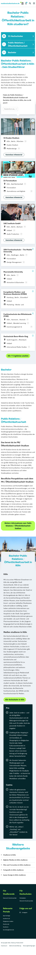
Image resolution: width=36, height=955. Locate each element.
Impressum (4, 945)
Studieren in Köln (9, 855)
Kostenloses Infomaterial (14, 154)
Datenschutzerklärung (15, 945)
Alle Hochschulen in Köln (14, 699)
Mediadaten (23, 898)
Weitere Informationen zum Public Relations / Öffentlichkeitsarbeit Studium (18, 526)
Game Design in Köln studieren (14, 875)
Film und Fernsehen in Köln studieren (16, 865)
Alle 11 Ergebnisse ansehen (18, 355)
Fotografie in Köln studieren (13, 870)
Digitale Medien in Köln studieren (15, 860)
